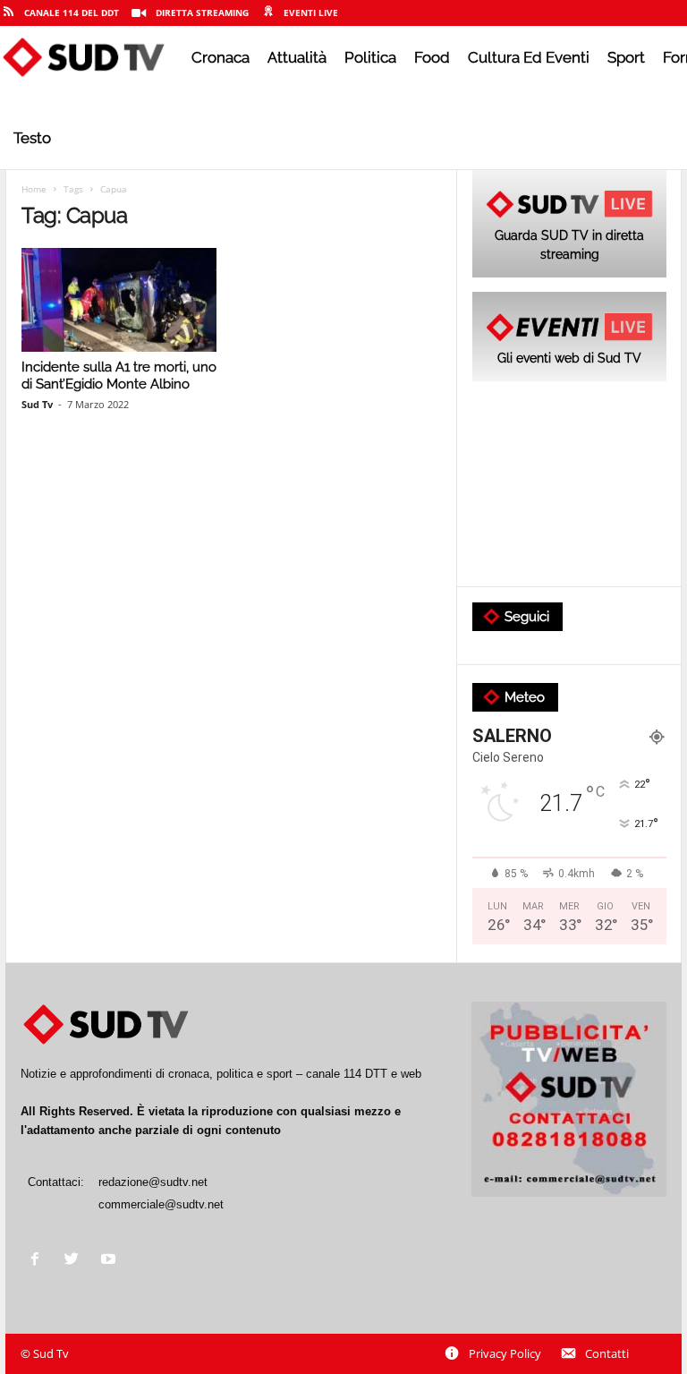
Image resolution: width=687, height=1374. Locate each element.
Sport (626, 57)
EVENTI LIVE (311, 12)
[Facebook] (39, 1260)
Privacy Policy (505, 1353)
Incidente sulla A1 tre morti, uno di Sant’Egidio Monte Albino (118, 375)
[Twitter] (75, 1260)
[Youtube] (110, 1260)
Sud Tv (37, 404)
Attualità (297, 57)
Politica (370, 57)
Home (34, 189)
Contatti (607, 1353)
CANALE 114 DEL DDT (71, 12)
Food (432, 57)
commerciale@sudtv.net (161, 1204)
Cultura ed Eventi (528, 57)
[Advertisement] (569, 485)
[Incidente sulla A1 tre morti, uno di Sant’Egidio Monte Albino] (118, 300)
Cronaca (220, 57)
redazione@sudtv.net (153, 1182)
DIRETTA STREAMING (202, 12)
